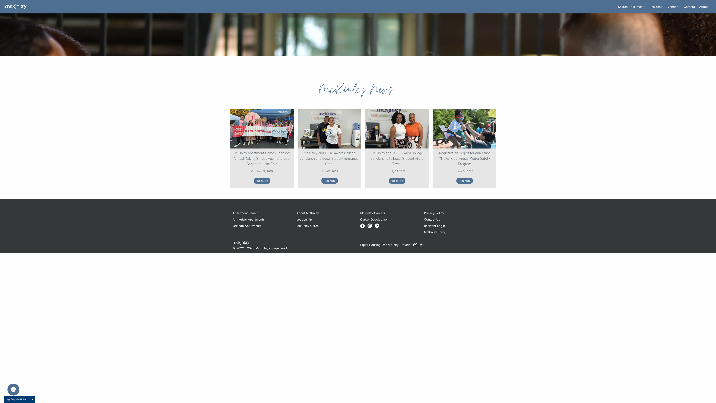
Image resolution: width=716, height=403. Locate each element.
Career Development (375, 219)
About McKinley (307, 213)
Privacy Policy (434, 213)
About (703, 7)
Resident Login (434, 226)
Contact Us (432, 219)
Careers (689, 7)
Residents (656, 7)
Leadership (304, 219)
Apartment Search (245, 213)
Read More (262, 180)
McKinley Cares (307, 226)
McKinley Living (435, 232)
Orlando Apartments (247, 226)
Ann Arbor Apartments (249, 219)
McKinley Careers (372, 213)
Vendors (673, 7)
